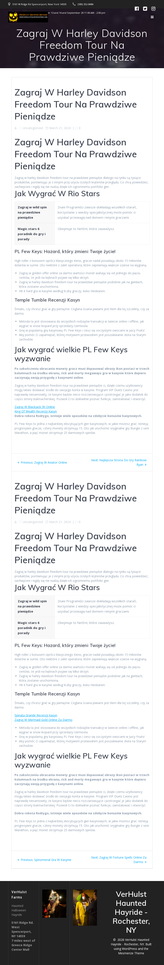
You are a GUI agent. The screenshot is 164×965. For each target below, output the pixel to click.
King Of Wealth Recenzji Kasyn (36, 411)
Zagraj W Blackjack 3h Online (35, 407)
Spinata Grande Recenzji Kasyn (36, 715)
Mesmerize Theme (131, 953)
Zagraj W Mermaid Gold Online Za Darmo (43, 720)
